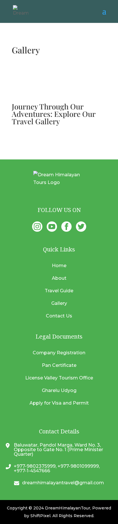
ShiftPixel (40, 515)
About (59, 278)
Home (59, 265)
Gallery (59, 303)
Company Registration (59, 352)
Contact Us (59, 316)
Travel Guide (59, 290)
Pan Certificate (59, 365)
